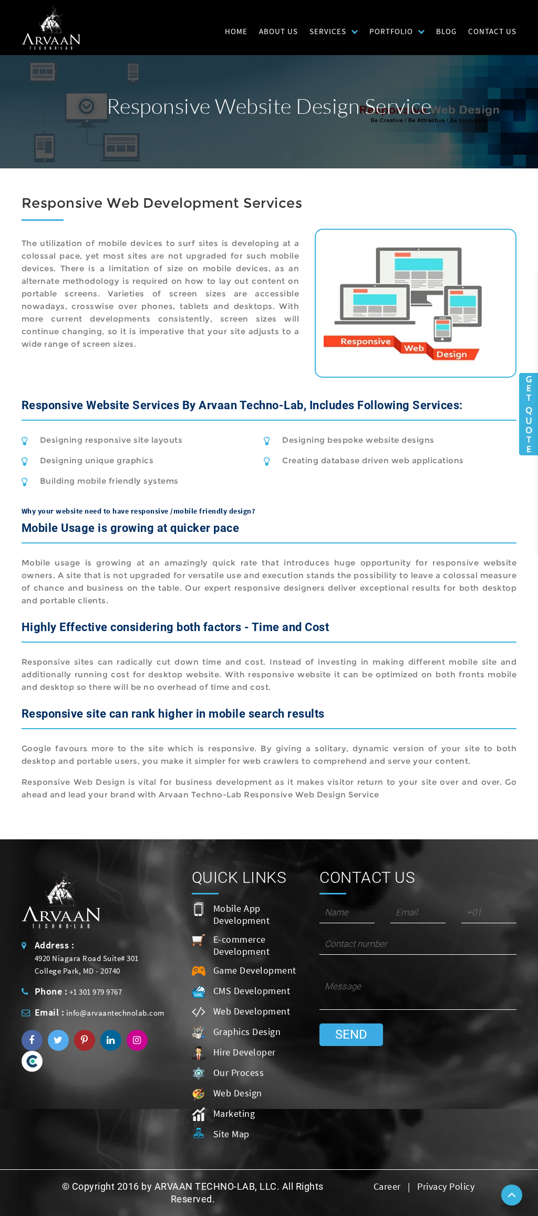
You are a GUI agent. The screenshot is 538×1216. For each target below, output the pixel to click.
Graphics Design (247, 1032)
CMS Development (252, 991)
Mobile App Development (241, 914)
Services (327, 31)
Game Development (254, 970)
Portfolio (391, 31)
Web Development (252, 1011)
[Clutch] (32, 1060)
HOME (236, 31)
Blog (446, 31)
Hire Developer (244, 1052)
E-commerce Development (241, 945)
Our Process (238, 1072)
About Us (278, 31)
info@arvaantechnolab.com (115, 1013)
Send (351, 1034)
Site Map (231, 1134)
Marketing (234, 1113)
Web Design (237, 1093)
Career (387, 1186)
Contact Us (492, 31)
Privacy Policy (445, 1186)
